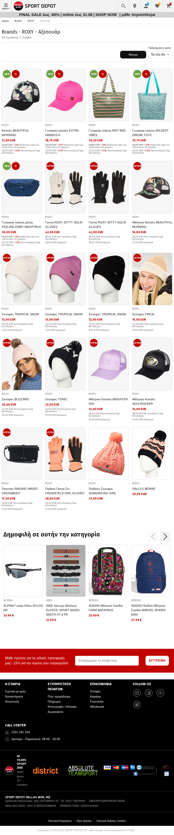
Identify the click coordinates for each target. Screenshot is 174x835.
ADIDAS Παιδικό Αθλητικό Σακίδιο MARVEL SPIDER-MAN (148, 610)
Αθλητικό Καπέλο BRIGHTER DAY (108, 401)
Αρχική (5, 21)
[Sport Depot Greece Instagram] (137, 693)
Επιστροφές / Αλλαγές (62, 706)
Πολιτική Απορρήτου (60, 820)
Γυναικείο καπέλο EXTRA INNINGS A (62, 133)
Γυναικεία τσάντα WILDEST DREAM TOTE (150, 133)
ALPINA (8, 600)
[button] (153, 536)
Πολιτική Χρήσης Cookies (111, 820)
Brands (18, 21)
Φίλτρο (133, 54)
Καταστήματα (14, 696)
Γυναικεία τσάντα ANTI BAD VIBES (107, 133)
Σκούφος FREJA (143, 314)
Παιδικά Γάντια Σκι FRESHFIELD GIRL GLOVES (64, 491)
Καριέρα (95, 696)
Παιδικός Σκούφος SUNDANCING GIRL (102, 491)
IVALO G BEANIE (143, 488)
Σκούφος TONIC (56, 399)
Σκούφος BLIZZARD (15, 399)
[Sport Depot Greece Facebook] (149, 693)
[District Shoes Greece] (45, 770)
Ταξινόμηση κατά (159, 48)
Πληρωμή (54, 701)
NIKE (49, 600)
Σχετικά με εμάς (15, 691)
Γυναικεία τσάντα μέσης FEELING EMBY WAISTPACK (21, 225)
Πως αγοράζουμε (59, 696)
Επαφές (95, 691)
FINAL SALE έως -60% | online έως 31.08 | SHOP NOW (68, 15)
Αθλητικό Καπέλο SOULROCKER (143, 401)
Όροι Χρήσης (84, 820)
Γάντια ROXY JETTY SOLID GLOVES (64, 225)
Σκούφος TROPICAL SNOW (20, 314)
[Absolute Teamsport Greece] (83, 770)
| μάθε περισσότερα (137, 15)
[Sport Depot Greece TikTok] (137, 704)
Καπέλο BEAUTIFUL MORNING (15, 133)
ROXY (31, 21)
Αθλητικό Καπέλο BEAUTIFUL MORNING (152, 225)
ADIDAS (93, 600)
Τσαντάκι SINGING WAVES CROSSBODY (20, 491)
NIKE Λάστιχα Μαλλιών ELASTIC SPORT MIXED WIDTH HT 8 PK (63, 610)
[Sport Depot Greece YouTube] (160, 693)
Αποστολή (12, 701)
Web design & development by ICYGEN (112, 830)
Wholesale (97, 706)
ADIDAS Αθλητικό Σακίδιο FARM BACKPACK (106, 608)
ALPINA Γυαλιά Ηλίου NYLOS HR (23, 608)
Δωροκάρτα (55, 711)
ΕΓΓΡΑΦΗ (157, 660)
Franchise (97, 701)
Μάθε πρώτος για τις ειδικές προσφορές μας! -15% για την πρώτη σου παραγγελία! (36, 660)
